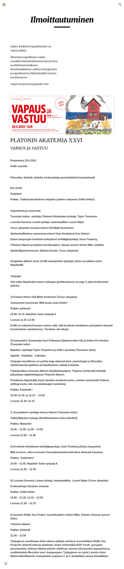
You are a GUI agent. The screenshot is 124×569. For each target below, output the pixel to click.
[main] (62, 21)
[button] (4, 4)
